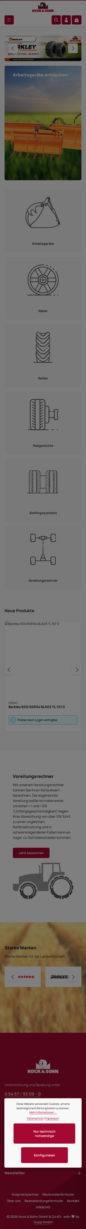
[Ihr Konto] (66, 20)
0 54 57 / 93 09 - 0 (23, 1094)
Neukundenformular (58, 1194)
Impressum (52, 1118)
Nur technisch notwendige (44, 1133)
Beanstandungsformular (44, 1201)
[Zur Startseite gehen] (42, 7)
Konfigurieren (44, 1155)
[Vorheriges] (13, 47)
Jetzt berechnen (31, 851)
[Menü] (9, 20)
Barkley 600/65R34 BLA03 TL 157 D (36, 705)
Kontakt (73, 1201)
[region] (43, 47)
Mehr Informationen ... (43, 1112)
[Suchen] (56, 20)
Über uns (14, 1201)
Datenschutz (35, 1118)
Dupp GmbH (43, 1222)
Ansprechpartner (25, 1194)
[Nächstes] (73, 47)
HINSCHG (43, 1207)
